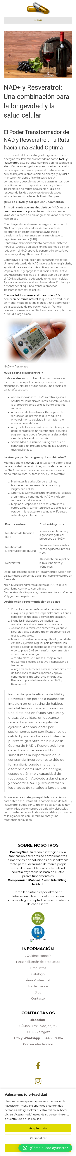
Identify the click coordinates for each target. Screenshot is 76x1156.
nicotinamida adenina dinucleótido (29, 207)
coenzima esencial (15, 211)
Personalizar (38, 1138)
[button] (45, 1148)
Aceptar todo (38, 1128)
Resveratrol (14, 378)
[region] (38, 1122)
